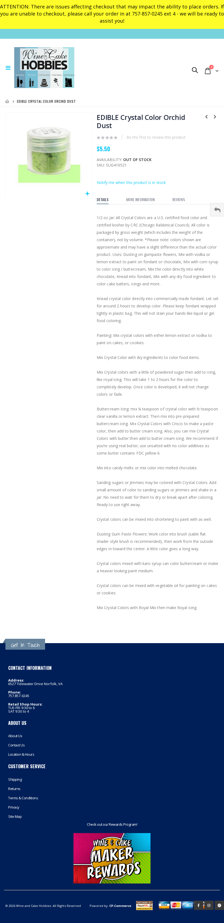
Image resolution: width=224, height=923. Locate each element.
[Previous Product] (206, 117)
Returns (14, 788)
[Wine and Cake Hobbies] (52, 67)
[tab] (107, 199)
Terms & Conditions (23, 797)
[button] (87, 194)
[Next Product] (215, 117)
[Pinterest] (219, 905)
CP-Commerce (120, 906)
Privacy (13, 807)
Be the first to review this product (156, 137)
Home (7, 101)
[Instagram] (209, 905)
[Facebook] (198, 905)
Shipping (15, 779)
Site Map (15, 816)
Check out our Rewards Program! (112, 824)
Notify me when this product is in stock (131, 182)
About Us (15, 735)
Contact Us (16, 745)
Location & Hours (21, 754)
